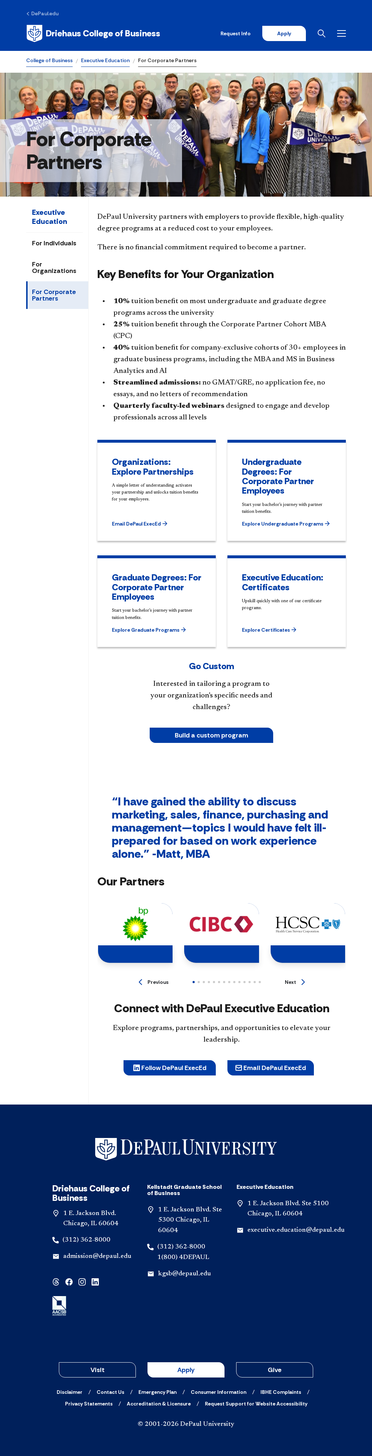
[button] (150, 523)
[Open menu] (341, 33)
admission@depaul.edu (97, 1256)
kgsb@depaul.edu (184, 1274)
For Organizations (54, 267)
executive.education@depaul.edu (295, 1230)
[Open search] (322, 33)
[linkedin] (95, 1281)
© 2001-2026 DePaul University (186, 1424)
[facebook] (69, 1281)
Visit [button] (97, 1369)
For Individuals (54, 243)
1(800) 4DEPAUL (183, 1257)
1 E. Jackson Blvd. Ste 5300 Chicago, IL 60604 (190, 1220)
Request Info (236, 33)
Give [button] (275, 1369)
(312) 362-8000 (86, 1240)
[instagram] (82, 1281)
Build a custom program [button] (211, 735)
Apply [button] (186, 1369)
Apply (284, 33)
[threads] (56, 1281)
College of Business (49, 60)
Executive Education (105, 60)
